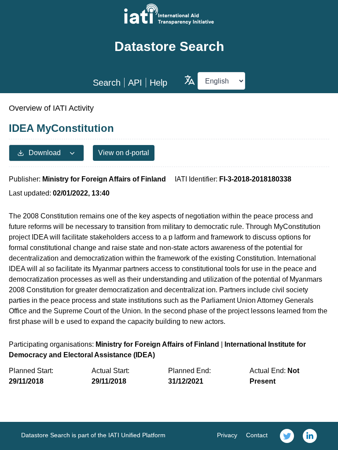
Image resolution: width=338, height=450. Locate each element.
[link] (287, 436)
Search (107, 82)
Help (158, 82)
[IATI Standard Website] (169, 14)
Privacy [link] (227, 435)
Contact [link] (257, 435)
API (135, 82)
